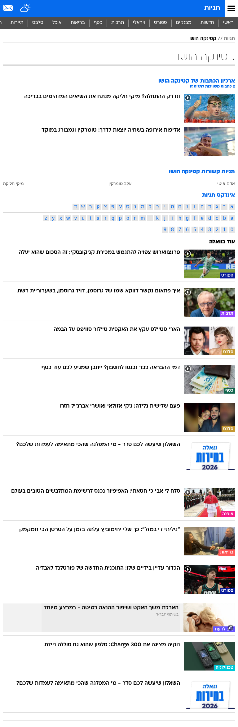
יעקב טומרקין (120, 183)
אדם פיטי (226, 183)
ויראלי (139, 22)
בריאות (78, 22)
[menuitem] (207, 23)
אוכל (57, 22)
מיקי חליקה (13, 183)
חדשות (207, 22)
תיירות (17, 22)
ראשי (228, 22)
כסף (98, 22)
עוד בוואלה (222, 242)
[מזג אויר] (25, 8)
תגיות (212, 8)
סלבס (37, 22)
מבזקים (184, 22)
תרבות (117, 22)
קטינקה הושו (202, 38)
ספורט (160, 22)
